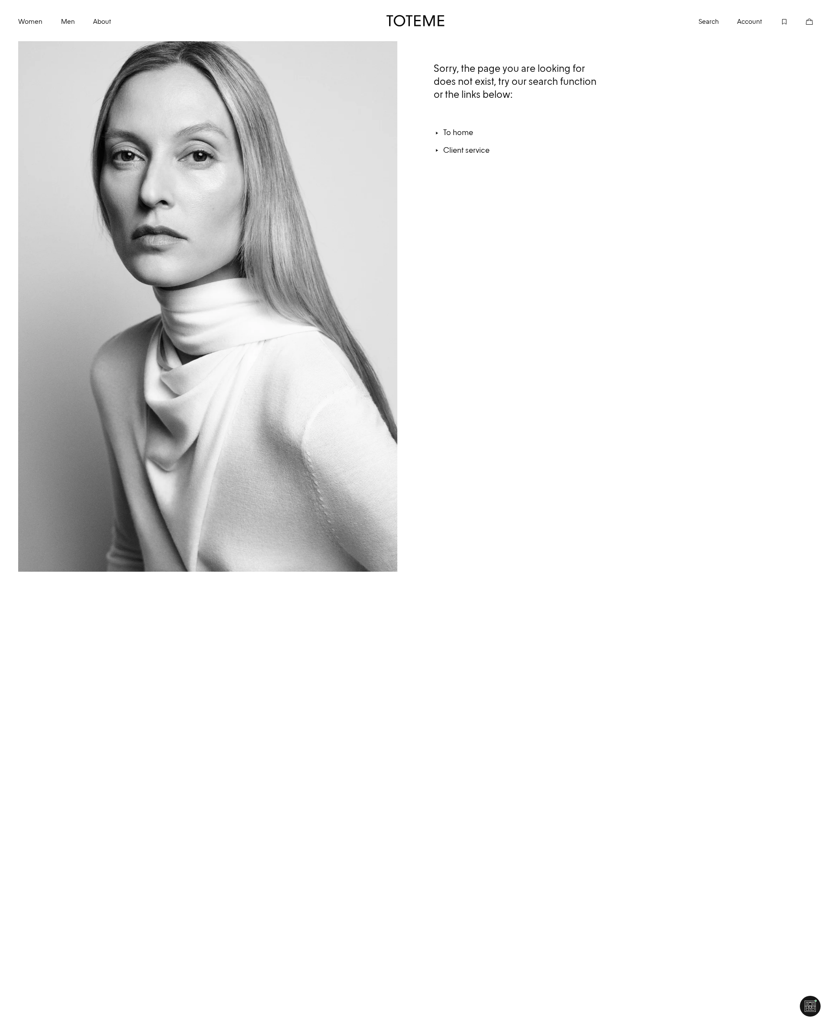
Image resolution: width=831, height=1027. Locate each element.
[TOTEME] (416, 21)
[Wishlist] (774, 20)
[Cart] (800, 20)
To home (458, 132)
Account (749, 21)
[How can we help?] (810, 1006)
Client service (466, 150)
